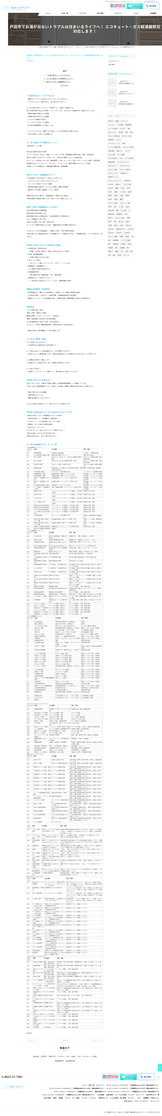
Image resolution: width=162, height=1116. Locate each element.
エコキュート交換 (126, 136)
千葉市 (127, 206)
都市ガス (110, 218)
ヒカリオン (122, 128)
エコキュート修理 (112, 236)
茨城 (127, 251)
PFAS (131, 132)
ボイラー (128, 151)
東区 (109, 244)
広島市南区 (116, 244)
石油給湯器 (111, 151)
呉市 (109, 240)
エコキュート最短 (112, 203)
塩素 (127, 132)
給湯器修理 (128, 125)
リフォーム (126, 255)
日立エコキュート (112, 166)
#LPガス (61, 1056)
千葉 (116, 247)
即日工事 (110, 121)
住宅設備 (122, 247)
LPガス (126, 214)
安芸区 (129, 244)
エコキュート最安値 (125, 169)
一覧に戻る (64, 1040)
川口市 (121, 195)
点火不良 (110, 184)
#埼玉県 (36, 1056)
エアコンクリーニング (114, 143)
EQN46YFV (111, 232)
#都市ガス (52, 1056)
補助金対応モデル (120, 229)
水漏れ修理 (111, 210)
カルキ (121, 158)
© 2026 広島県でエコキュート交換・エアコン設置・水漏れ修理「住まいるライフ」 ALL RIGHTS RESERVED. (131, 1112)
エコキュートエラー (113, 173)
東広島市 (110, 247)
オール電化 (124, 210)
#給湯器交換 (70, 1061)
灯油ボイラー (119, 151)
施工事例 (29, 1033)
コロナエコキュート (125, 166)
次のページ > (97, 1040)
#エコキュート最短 (90, 1056)
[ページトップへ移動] (158, 1077)
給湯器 (117, 121)
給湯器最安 (119, 214)
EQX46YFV (127, 232)
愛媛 (114, 255)
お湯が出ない (127, 180)
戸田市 (127, 221)
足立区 (110, 192)
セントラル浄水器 (112, 128)
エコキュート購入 (112, 169)
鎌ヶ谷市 (121, 221)
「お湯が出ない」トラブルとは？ (58, 75)
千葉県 (115, 199)
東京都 (127, 195)
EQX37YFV (131, 229)
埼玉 (122, 251)
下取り (110, 221)
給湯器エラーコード (113, 177)
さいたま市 (123, 192)
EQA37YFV (111, 229)
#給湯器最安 (59, 1061)
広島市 (127, 236)
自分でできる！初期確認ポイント (58, 82)
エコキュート (124, 121)
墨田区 (121, 199)
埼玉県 (110, 199)
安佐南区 (123, 244)
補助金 (117, 251)
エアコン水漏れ (130, 158)
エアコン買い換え (112, 158)
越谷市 (115, 225)
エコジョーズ (111, 125)
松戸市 (128, 188)
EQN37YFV (128, 225)
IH (129, 210)
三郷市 (128, 218)
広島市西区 (116, 240)
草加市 (115, 192)
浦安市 (110, 206)
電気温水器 (111, 214)
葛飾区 (117, 188)
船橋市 (110, 195)
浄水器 (119, 255)
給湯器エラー (124, 173)
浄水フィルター (112, 132)
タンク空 (121, 206)
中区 (132, 236)
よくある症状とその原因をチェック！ (60, 79)
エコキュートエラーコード (115, 180)
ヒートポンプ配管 (125, 240)
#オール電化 (71, 1056)
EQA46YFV (119, 232)
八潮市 (110, 225)
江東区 (115, 195)
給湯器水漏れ (111, 162)
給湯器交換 (111, 139)
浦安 (115, 221)
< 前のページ (32, 1040)
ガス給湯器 (120, 125)
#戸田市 (44, 1056)
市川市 (122, 188)
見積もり (110, 251)
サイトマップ (155, 1101)
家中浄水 (121, 132)
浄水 (129, 128)
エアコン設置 (120, 154)
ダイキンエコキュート (123, 162)
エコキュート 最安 (125, 203)
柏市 (115, 206)
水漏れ (123, 143)
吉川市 (121, 225)
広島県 (121, 236)
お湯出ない (118, 184)
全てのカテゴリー (114, 61)
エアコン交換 (111, 154)
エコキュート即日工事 (114, 136)
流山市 (129, 192)
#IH (79, 1056)
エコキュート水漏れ (128, 147)
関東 (117, 210)
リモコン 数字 (127, 184)
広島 (109, 255)
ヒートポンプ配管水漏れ (114, 147)
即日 (128, 247)
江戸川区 (110, 188)
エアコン (118, 139)
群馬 (131, 251)
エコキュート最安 (119, 218)
